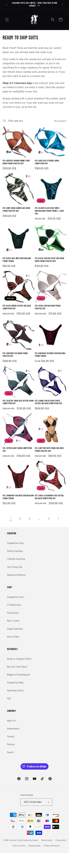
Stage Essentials (15, 628)
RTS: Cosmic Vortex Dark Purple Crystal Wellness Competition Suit (48, 402)
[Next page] (58, 518)
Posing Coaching (15, 550)
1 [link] (10, 518)
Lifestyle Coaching (16, 558)
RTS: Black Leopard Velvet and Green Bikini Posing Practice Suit (49, 260)
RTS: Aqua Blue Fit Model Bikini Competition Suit (47, 162)
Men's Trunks (13, 620)
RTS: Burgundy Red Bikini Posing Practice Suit (15, 355)
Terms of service (19, 845)
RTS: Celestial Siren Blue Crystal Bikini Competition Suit (18, 402)
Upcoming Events (15, 690)
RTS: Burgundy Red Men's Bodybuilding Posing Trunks (50, 355)
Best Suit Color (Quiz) (17, 666)
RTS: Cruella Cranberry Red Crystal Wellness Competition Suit (49, 497)
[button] (7, 20)
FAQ (9, 698)
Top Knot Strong (16, 840)
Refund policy (47, 840)
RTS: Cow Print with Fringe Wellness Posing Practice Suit (49, 449)
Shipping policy (34, 845)
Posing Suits (13, 612)
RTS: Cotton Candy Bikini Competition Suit (17, 449)
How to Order (13, 636)
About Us (11, 720)
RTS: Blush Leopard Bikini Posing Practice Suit (48, 307)
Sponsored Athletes (16, 574)
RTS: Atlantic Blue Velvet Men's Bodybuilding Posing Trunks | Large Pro (49, 211)
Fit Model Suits (14, 604)
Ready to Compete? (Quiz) (19, 658)
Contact (11, 736)
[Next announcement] (62, 4)
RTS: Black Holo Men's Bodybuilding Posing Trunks (17, 260)
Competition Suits (15, 596)
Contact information (52, 845)
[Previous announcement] (6, 4)
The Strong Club (14, 566)
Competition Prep (15, 542)
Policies (11, 744)
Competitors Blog (15, 682)
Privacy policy (61, 840)
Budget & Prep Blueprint (18, 674)
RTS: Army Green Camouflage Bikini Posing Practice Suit (16, 209)
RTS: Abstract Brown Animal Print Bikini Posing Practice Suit (16, 162)
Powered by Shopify (30, 840)
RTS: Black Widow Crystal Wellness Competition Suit (17, 307)
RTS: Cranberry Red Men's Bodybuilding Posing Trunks (18, 497)
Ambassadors (13, 728)
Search (10, 752)
